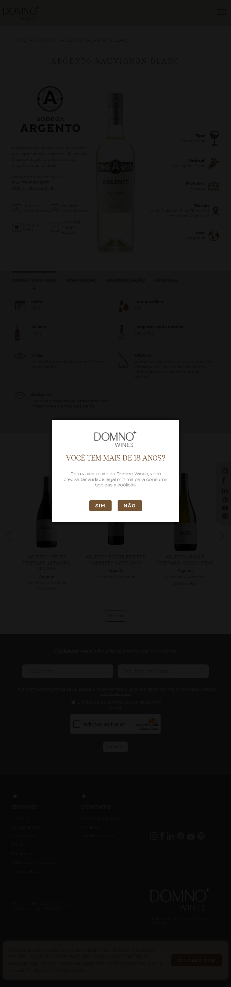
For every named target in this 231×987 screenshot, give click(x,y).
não (130, 505)
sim (100, 505)
